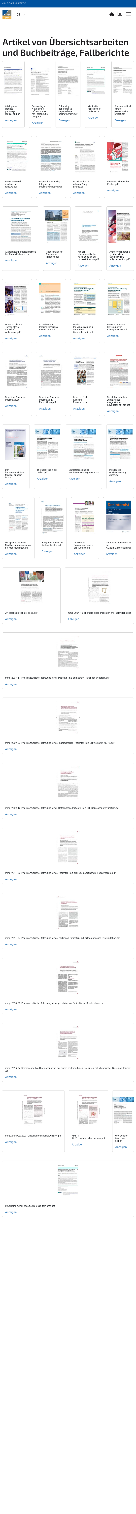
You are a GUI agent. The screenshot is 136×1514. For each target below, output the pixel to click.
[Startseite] (111, 14)
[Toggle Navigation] (128, 14)
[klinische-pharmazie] (6, 14)
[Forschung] (119, 14)
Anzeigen (11, 120)
